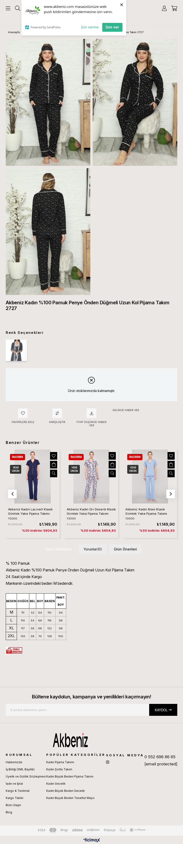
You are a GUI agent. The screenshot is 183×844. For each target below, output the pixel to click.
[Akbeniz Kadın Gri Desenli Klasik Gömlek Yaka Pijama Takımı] (91, 476)
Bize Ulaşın (13, 805)
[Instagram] (107, 762)
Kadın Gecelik (56, 783)
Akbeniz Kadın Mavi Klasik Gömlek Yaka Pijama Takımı (146, 511)
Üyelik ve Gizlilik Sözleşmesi (26, 776)
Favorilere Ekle (53, 455)
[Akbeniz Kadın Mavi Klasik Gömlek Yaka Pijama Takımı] (150, 476)
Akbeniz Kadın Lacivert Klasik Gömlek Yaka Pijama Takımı (30, 511)
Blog (9, 812)
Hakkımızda (14, 762)
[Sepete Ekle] (53, 464)
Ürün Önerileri (125, 549)
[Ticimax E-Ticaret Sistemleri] (91, 840)
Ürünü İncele (53, 473)
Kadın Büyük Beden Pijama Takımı (69, 776)
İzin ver (112, 27)
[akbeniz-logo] (91, 740)
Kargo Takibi (14, 798)
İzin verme (89, 27)
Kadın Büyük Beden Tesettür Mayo (70, 798)
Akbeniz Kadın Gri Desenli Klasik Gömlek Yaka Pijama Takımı (91, 511)
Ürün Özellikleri (59, 549)
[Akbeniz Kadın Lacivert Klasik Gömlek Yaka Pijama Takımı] (33, 476)
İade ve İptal (14, 783)
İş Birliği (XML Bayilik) (20, 769)
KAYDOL (161, 710)
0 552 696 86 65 (159, 756)
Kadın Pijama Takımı (60, 762)
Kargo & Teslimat (18, 791)
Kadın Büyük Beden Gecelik (65, 791)
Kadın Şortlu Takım (59, 769)
